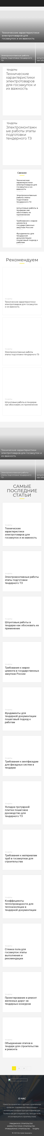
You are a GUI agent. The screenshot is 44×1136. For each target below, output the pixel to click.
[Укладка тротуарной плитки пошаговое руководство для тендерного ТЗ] (22, 790)
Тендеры (12, 70)
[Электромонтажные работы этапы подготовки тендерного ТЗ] (17, 53)
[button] (4, 3)
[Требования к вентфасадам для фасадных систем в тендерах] (22, 745)
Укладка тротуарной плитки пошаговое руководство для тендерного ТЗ (17, 811)
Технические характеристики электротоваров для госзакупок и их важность (21, 81)
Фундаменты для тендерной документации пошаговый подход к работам (27, 238)
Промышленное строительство (17, 1129)
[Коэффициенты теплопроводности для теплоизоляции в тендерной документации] (22, 884)
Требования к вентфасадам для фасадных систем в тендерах (21, 764)
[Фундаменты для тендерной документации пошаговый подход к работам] (10, 237)
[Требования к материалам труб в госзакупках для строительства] (22, 839)
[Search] (40, 3)
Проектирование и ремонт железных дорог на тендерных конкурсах (21, 1000)
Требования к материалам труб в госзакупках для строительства (21, 858)
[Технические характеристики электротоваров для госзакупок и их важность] (22, 26)
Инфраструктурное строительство (21, 1126)
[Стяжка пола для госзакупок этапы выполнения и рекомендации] (22, 933)
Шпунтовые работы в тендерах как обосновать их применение (27, 211)
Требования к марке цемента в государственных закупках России (26, 224)
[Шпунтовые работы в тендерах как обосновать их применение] (10, 212)
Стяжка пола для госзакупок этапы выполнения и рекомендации (16, 954)
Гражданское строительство (21, 1123)
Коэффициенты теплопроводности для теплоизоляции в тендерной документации (20, 905)
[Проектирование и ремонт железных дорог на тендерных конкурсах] (22, 981)
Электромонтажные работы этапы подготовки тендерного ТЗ (21, 132)
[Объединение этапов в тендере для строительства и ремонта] (22, 1027)
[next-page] (29, 1068)
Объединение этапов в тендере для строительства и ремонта (21, 1046)
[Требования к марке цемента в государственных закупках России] (10, 225)
